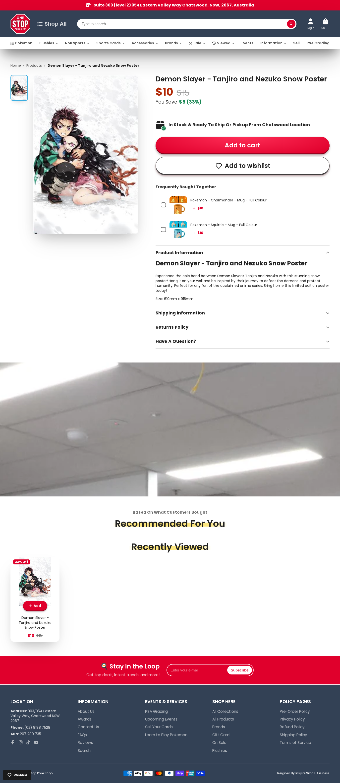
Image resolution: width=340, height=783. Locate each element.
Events (247, 43)
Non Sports (75, 43)
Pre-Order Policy (295, 711)
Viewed (223, 43)
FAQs (82, 734)
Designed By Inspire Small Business (303, 773)
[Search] (291, 24)
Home (15, 65)
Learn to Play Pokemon (166, 734)
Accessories (143, 43)
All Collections (225, 711)
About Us (86, 711)
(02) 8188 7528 (37, 727)
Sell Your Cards (159, 726)
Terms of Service (295, 742)
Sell (296, 43)
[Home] (20, 23)
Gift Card (220, 734)
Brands (171, 43)
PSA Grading (318, 43)
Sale (197, 43)
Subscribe (239, 670)
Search (84, 750)
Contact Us (88, 726)
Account (310, 23)
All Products (223, 719)
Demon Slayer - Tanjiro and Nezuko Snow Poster (34, 599)
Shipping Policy (293, 734)
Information (271, 43)
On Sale (219, 742)
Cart (325, 23)
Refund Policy (292, 726)
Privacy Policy (292, 719)
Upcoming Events (161, 719)
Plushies (46, 43)
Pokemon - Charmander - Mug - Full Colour (228, 200)
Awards (85, 719)
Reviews (85, 742)
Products (34, 65)
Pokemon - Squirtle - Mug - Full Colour (223, 224)
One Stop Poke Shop (38, 773)
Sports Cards (108, 43)
